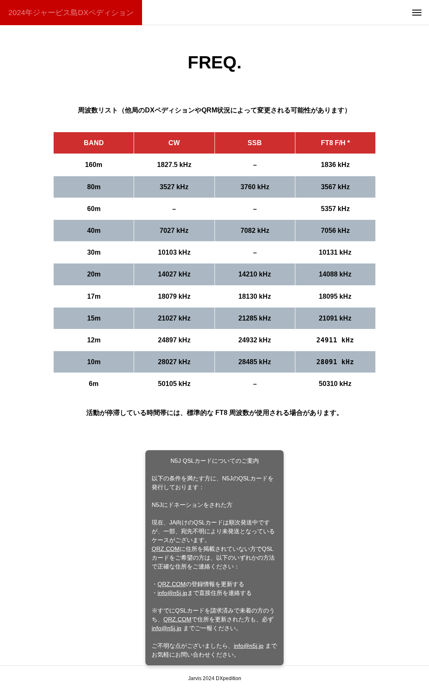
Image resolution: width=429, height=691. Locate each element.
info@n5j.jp (172, 592)
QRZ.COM (166, 548)
